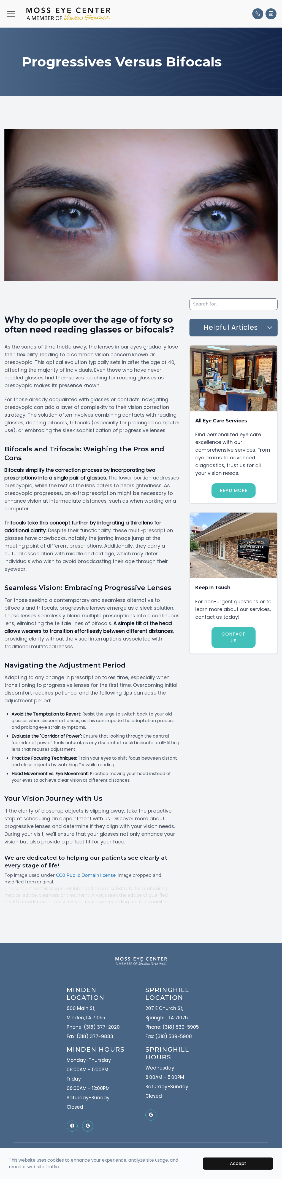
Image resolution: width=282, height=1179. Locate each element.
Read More (234, 490)
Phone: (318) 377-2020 (93, 1027)
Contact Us (233, 637)
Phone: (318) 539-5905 (172, 1027)
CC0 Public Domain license (86, 875)
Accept (238, 1163)
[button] (11, 14)
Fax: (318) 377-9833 (90, 1036)
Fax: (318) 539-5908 (168, 1036)
